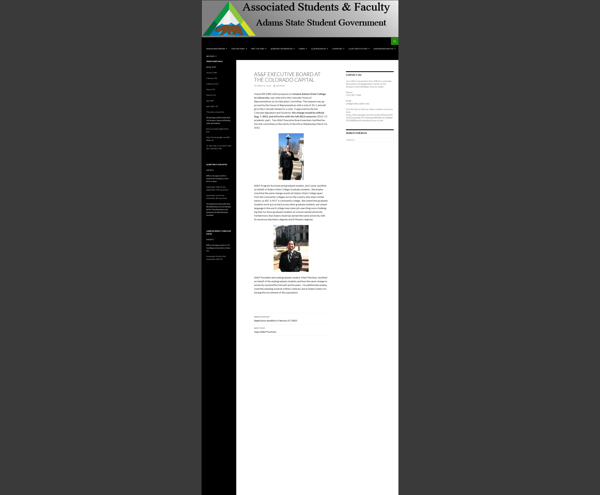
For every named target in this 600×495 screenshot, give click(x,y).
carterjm (280, 86)
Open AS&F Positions (265, 330)
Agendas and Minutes (383, 49)
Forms (302, 49)
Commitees (337, 49)
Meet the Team (257, 49)
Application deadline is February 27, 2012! (275, 319)
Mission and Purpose (215, 49)
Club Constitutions (357, 49)
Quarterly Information (281, 49)
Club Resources (318, 49)
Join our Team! (238, 49)
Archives (210, 56)
